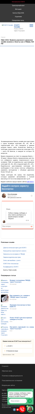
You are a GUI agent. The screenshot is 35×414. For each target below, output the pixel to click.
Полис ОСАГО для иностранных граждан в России (21, 318)
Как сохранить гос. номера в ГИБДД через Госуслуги (20, 296)
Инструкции (13, 284)
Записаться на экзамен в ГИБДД (14, 254)
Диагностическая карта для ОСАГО (14, 248)
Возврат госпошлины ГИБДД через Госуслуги (20, 281)
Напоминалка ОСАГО (18, 2)
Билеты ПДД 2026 (18, 13)
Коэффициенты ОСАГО (10, 267)
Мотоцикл (18, 9)
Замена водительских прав (12, 257)
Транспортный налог (18, 5)
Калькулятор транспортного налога (14, 251)
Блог (11, 321)
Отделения (18, 16)
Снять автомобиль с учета (11, 260)
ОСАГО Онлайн (17, 26)
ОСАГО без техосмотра (10, 263)
